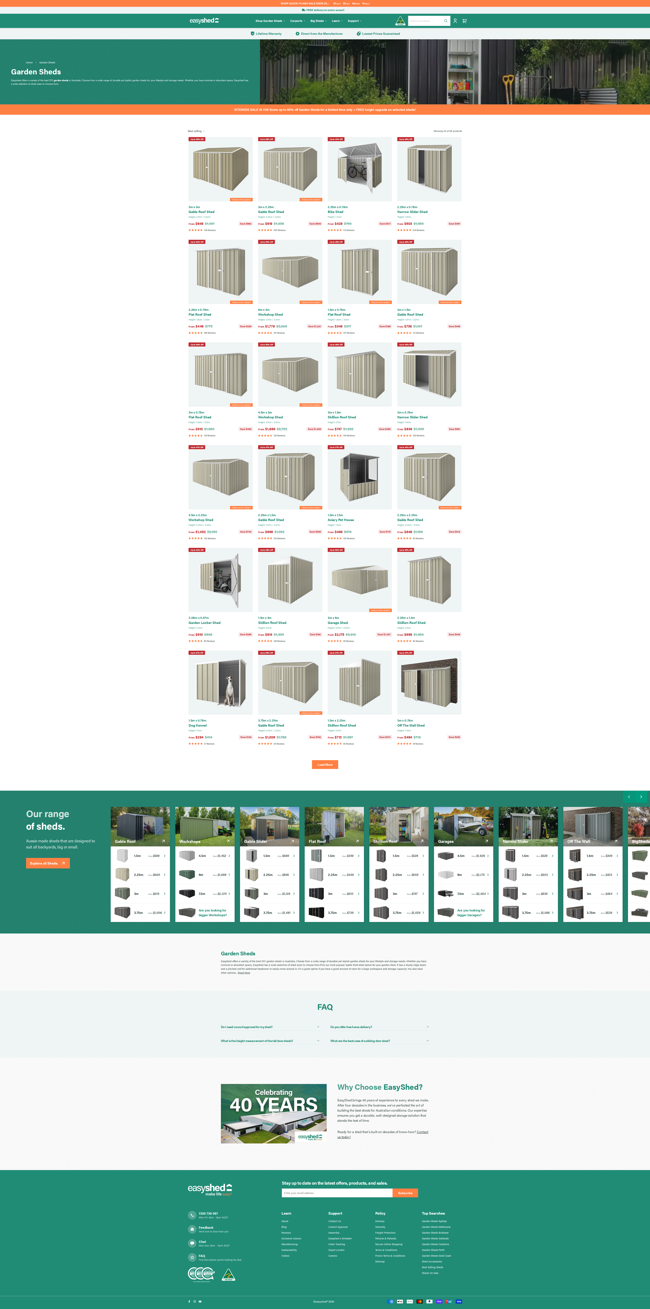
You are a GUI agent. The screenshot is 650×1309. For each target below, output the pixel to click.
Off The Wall (578, 841)
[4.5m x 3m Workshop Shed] (290, 374)
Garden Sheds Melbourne (436, 1227)
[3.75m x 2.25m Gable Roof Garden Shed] (290, 683)
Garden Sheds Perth (433, 1250)
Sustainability (289, 1250)
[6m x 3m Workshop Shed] (290, 272)
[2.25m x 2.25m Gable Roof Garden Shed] (429, 477)
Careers (332, 1255)
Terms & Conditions (386, 1250)
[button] (464, 21)
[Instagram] (194, 1301)
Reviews (286, 1232)
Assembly (333, 1232)
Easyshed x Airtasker (340, 1238)
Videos (285, 1255)
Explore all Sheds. (44, 863)
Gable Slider (255, 841)
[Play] (274, 1114)
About (284, 1221)
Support (353, 21)
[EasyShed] (205, 21)
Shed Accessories (432, 1261)
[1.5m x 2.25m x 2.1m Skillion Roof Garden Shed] (360, 683)
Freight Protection (385, 1232)
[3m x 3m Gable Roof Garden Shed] (221, 169)
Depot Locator (336, 1250)
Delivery (379, 1221)
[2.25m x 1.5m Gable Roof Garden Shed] (290, 477)
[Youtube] (200, 1301)
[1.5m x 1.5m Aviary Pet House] (360, 477)
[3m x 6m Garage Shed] (360, 580)
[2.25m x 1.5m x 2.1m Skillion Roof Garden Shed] (429, 580)
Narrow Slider (515, 841)
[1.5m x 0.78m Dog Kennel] (221, 683)
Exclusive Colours (291, 1238)
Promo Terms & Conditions (390, 1255)
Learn (336, 21)
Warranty (380, 1227)
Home (29, 62)
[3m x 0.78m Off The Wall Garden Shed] (429, 683)
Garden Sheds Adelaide (435, 1238)
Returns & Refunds (385, 1238)
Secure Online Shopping (389, 1244)
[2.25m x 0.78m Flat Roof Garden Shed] (221, 272)
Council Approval (338, 1227)
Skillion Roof (385, 841)
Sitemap (380, 1261)
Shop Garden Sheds (269, 21)
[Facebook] (189, 1301)
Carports (296, 21)
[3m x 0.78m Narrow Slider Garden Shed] (429, 374)
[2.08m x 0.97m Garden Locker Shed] (221, 580)
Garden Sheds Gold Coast (436, 1255)
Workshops (189, 841)
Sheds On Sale (430, 1273)
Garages (446, 841)
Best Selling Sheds (432, 1267)
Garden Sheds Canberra (435, 1244)
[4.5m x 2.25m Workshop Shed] (221, 477)
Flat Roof (317, 841)
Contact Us (334, 1221)
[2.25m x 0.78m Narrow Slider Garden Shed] (429, 169)
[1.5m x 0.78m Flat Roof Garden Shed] (360, 272)
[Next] (641, 797)
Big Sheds (317, 21)
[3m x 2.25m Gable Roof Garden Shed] (290, 169)
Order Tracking (336, 1244)
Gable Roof (125, 841)
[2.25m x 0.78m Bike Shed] (360, 169)
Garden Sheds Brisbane (435, 1232)
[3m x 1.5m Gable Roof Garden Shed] (429, 272)
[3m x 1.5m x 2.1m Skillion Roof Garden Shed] (360, 374)
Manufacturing (289, 1244)
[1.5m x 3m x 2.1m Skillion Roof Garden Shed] (290, 580)
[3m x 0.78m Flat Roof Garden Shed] (221, 374)
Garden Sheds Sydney (434, 1221)
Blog (284, 1227)
